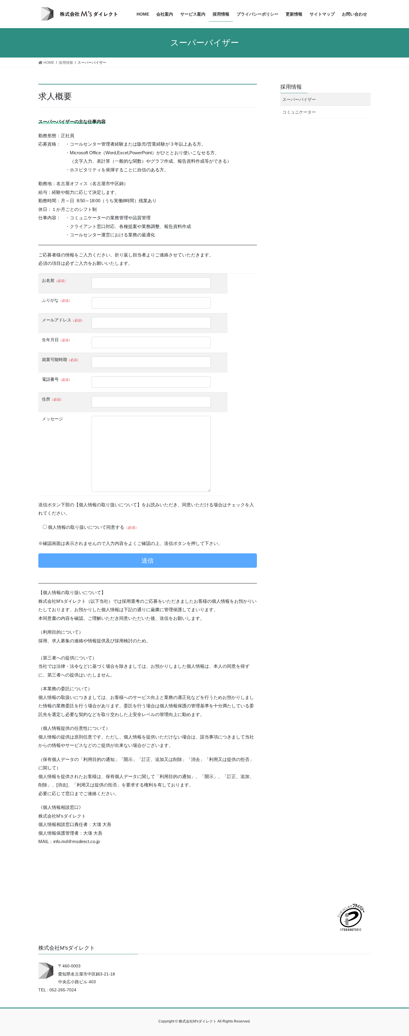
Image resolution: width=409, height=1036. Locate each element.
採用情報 (291, 87)
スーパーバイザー (299, 99)
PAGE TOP (394, 999)
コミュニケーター (299, 112)
